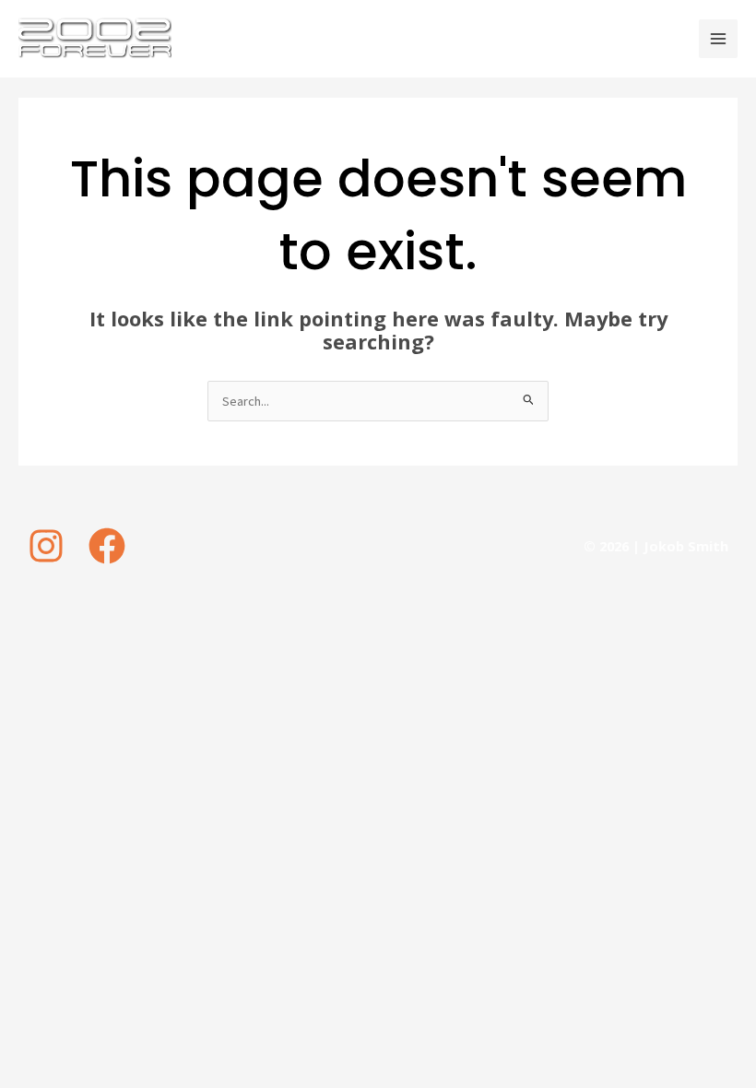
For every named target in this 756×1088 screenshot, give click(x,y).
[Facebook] (107, 545)
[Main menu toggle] (718, 38)
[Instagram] (46, 545)
